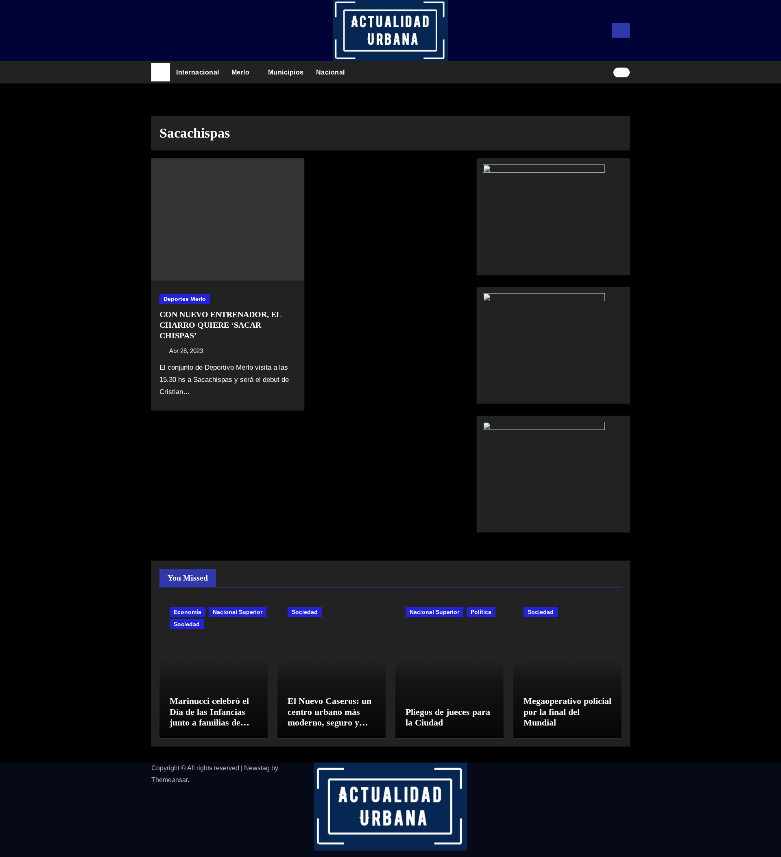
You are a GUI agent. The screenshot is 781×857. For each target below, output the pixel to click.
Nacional (331, 72)
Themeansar (169, 779)
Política (481, 612)
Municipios (286, 72)
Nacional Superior (237, 612)
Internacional (197, 72)
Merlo (241, 72)
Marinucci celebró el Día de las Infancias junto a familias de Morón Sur (209, 717)
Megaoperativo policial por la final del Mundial (567, 712)
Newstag (257, 768)
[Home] (160, 72)
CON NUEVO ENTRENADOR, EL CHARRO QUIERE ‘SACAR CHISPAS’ (220, 325)
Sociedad (187, 624)
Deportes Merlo (185, 299)
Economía (187, 612)
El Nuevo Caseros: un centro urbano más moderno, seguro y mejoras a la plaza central (329, 722)
